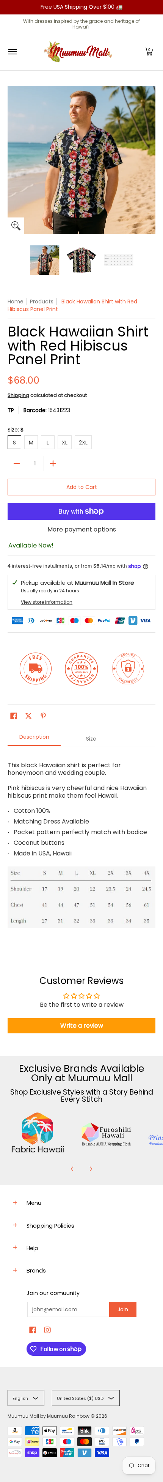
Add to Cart (81, 487)
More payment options (81, 529)
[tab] (34, 739)
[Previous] (72, 1168)
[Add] (53, 463)
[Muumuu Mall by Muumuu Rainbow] (80, 52)
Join (123, 1309)
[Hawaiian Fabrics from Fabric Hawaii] (38, 1132)
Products (41, 301)
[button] (149, 51)
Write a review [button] (81, 1025)
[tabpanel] (81, 849)
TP (11, 410)
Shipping (18, 395)
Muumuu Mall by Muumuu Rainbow (48, 1416)
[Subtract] (17, 463)
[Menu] (12, 51)
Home (16, 301)
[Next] (90, 1168)
